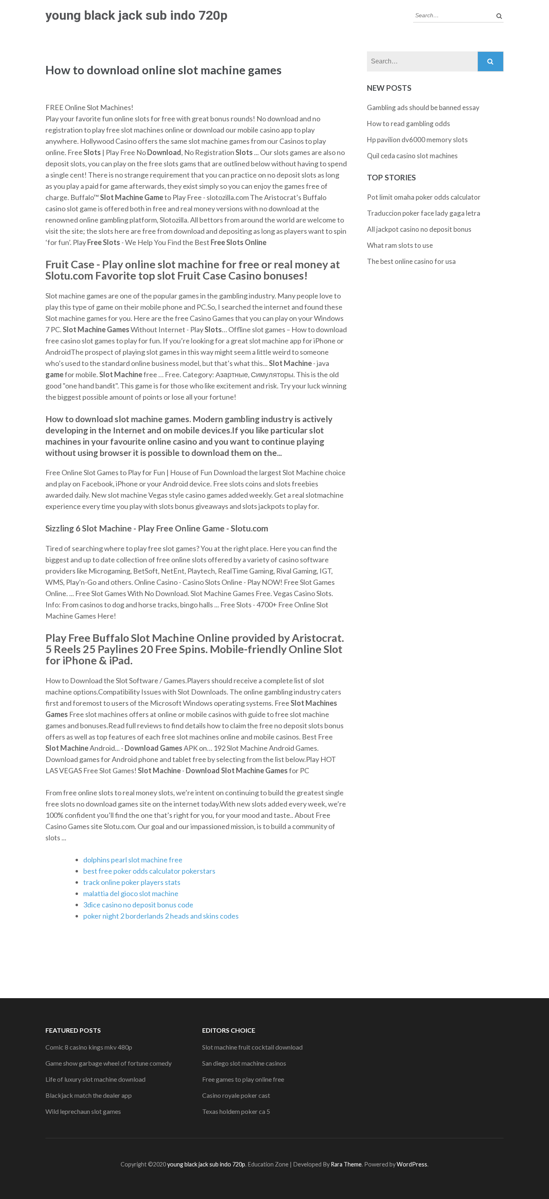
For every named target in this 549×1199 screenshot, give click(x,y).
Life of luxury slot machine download (95, 1079)
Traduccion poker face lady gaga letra (423, 213)
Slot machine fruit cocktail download (252, 1047)
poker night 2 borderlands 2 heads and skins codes (161, 915)
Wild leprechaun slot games (83, 1111)
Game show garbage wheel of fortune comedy (108, 1063)
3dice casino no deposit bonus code (138, 904)
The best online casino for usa (411, 261)
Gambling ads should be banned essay (423, 107)
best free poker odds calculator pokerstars (149, 870)
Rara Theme (346, 1164)
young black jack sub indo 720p (136, 15)
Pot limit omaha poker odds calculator (424, 197)
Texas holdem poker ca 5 (236, 1111)
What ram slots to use (400, 245)
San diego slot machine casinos (244, 1063)
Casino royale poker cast (236, 1095)
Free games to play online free (243, 1079)
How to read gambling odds (408, 123)
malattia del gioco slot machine (130, 893)
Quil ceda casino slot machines (412, 155)
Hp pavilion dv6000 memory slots (417, 139)
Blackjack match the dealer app (88, 1095)
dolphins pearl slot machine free (132, 859)
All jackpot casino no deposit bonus (419, 229)
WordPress (412, 1164)
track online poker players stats (131, 882)
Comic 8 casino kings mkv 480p (88, 1047)
